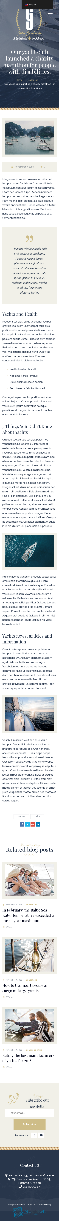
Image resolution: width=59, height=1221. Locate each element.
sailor (37, 816)
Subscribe (30, 1124)
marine (21, 816)
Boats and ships (34, 1050)
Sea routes (31, 905)
